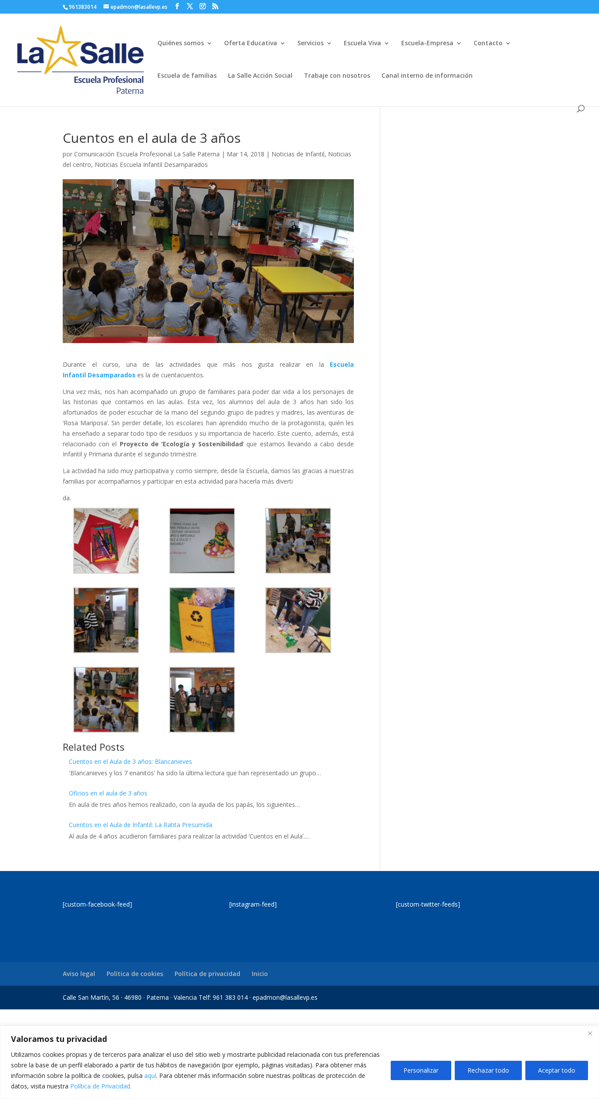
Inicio (260, 973)
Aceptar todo (556, 1070)
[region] (299, 1062)
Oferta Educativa (250, 43)
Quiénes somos (180, 43)
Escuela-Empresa (427, 43)
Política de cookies (135, 973)
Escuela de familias (187, 76)
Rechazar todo (488, 1070)
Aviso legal (79, 973)
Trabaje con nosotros (337, 76)
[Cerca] (590, 1033)
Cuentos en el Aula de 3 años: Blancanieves (130, 761)
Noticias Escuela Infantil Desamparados (151, 164)
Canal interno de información (427, 76)
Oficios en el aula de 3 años (108, 793)
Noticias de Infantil (297, 154)
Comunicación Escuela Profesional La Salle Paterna (147, 154)
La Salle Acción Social (260, 76)
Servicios (310, 43)
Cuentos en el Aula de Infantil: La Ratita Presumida (140, 825)
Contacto (488, 43)
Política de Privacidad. (101, 1086)
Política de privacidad (207, 973)
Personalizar (421, 1070)
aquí (150, 1075)
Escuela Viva (362, 43)
